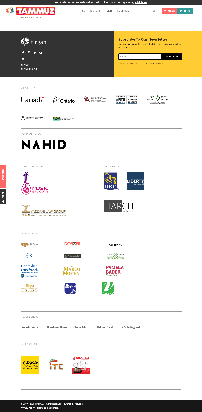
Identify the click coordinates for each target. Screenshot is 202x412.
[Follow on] (23, 58)
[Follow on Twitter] (34, 52)
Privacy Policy (28, 407)
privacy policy (158, 63)
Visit (109, 10)
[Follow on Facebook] (23, 52)
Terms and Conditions (48, 407)
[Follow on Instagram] (28, 52)
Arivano (79, 403)
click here (141, 2)
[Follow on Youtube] (40, 52)
